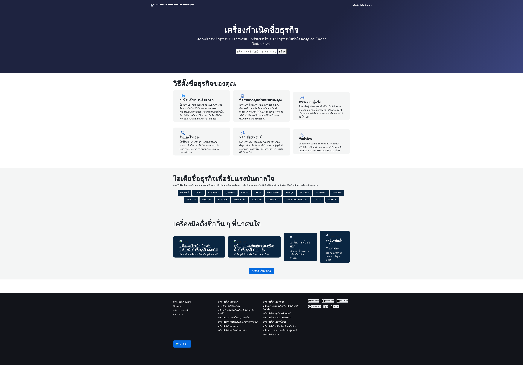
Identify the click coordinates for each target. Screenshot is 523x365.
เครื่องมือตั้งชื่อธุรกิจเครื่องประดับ (232, 330)
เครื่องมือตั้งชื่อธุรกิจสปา (273, 301)
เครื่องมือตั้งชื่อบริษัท (182, 301)
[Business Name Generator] (172, 5)
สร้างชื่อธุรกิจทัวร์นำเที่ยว (229, 306)
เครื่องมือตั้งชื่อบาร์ (300, 244)
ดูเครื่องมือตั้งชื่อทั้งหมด (261, 271)
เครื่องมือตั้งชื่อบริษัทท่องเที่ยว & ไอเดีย (279, 326)
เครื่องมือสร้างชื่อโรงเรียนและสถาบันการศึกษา (238, 322)
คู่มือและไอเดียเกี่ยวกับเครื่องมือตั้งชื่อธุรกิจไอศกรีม (254, 247)
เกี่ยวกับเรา (178, 314)
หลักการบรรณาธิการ (182, 310)
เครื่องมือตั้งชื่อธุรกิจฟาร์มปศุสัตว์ (277, 313)
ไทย (184, 343)
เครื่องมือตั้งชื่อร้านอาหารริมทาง (277, 317)
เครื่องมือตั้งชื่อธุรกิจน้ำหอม (274, 322)
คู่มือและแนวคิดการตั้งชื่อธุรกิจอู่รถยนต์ (280, 330)
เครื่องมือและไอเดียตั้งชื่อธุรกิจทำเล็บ (234, 317)
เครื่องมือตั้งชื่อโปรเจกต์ (228, 326)
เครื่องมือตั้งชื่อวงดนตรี (228, 301)
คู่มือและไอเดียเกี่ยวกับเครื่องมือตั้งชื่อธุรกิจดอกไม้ (199, 247)
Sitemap (177, 306)
